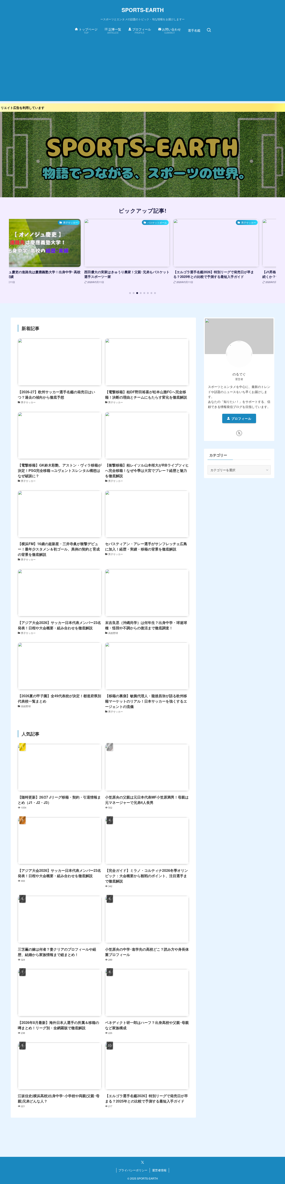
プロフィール (240, 418)
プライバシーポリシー (132, 1170)
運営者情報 (159, 1170)
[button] (130, 293)
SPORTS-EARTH (143, 9)
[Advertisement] (142, 70)
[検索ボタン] (209, 30)
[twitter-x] (239, 433)
